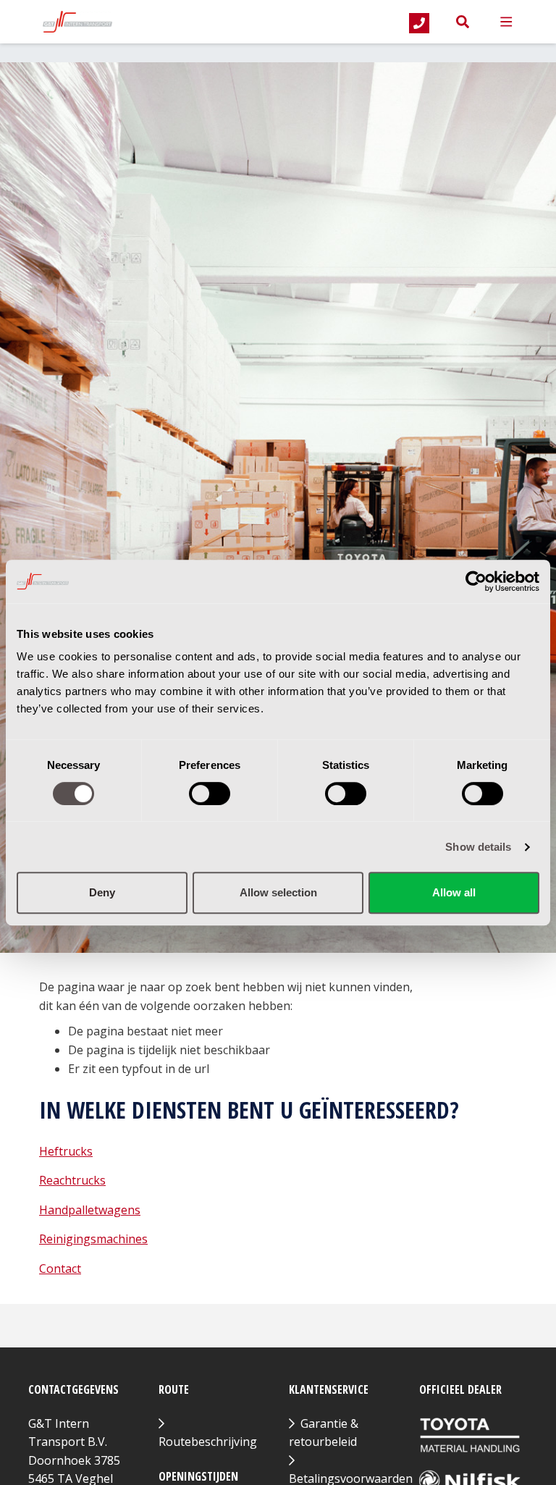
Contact (60, 1268)
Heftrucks (66, 1151)
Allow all (454, 892)
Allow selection (278, 892)
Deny (102, 892)
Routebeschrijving (208, 1442)
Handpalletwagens (89, 1210)
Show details (478, 847)
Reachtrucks (72, 1180)
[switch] (209, 793)
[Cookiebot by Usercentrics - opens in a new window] (476, 581)
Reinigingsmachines (93, 1239)
